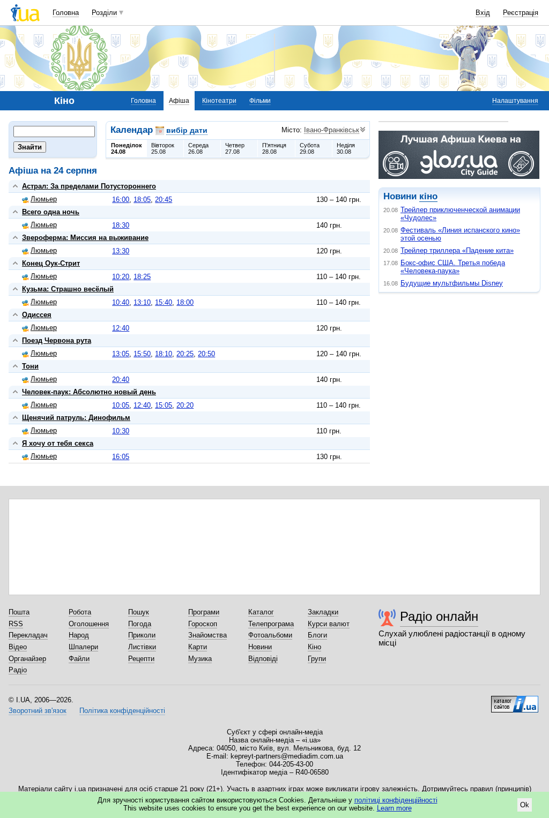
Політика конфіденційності (122, 711)
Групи (317, 659)
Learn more (394, 808)
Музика (200, 659)
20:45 (163, 200)
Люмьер (44, 199)
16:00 (120, 200)
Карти (197, 647)
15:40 (163, 302)
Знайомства (207, 635)
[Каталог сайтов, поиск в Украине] (514, 700)
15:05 (163, 405)
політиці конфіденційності (395, 800)
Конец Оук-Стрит (51, 263)
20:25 (185, 354)
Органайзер (27, 659)
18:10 (163, 354)
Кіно (314, 647)
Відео (18, 647)
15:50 (142, 354)
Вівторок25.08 (162, 148)
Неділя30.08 (346, 148)
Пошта (19, 612)
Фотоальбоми (270, 635)
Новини (260, 647)
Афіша (179, 100)
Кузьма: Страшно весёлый (68, 289)
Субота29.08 (310, 148)
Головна (66, 13)
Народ (79, 635)
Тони (30, 366)
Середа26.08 (198, 148)
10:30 (120, 431)
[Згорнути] (15, 186)
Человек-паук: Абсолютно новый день (89, 392)
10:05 (120, 405)
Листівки (142, 647)
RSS (16, 624)
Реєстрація (520, 13)
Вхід (483, 13)
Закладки (323, 612)
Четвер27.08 (234, 148)
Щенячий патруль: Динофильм (76, 418)
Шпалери (83, 647)
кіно (428, 196)
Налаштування (515, 100)
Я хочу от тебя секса (57, 443)
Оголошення (89, 624)
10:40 (120, 302)
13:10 (142, 302)
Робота (80, 612)
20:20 (185, 405)
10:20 (120, 277)
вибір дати (186, 130)
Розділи (104, 13)
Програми (203, 612)
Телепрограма (271, 624)
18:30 (120, 225)
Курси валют (329, 624)
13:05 (120, 354)
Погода (139, 624)
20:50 (206, 354)
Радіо (18, 670)
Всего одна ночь (50, 212)
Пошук (138, 612)
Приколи (141, 635)
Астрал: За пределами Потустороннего (89, 186)
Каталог (261, 612)
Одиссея (36, 315)
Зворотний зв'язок (37, 711)
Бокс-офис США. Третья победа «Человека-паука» (452, 267)
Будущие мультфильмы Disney (451, 283)
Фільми (260, 100)
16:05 (120, 457)
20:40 (120, 380)
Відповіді (263, 659)
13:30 (120, 251)
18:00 (185, 302)
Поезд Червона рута (56, 340)
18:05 (142, 200)
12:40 (120, 328)
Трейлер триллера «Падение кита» (457, 250)
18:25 (142, 277)
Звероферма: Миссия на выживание (85, 238)
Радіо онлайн (439, 616)
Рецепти (141, 659)
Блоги (317, 635)
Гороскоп (202, 624)
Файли (79, 659)
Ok (524, 805)
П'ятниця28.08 (274, 148)
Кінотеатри (219, 100)
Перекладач (28, 635)
